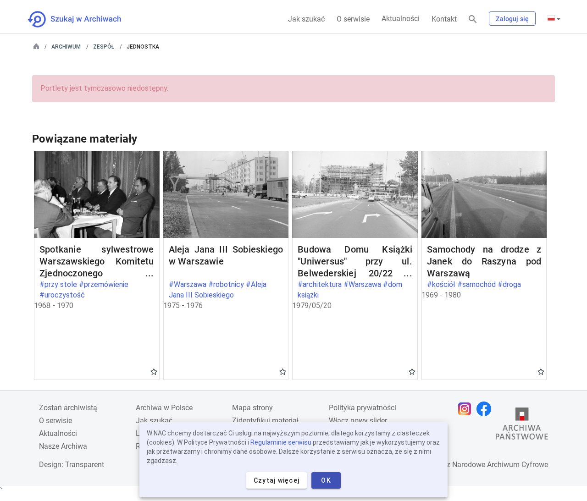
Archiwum (66, 47)
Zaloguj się (512, 18)
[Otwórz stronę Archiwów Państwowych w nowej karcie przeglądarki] (522, 426)
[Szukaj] (473, 19)
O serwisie (353, 19)
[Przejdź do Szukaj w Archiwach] (83, 19)
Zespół (103, 47)
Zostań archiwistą (68, 407)
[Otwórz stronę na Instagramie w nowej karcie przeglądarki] (466, 409)
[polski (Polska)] (554, 18)
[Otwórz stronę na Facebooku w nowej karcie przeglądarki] (486, 409)
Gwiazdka (153, 371)
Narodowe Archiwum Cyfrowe (500, 464)
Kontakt (444, 19)
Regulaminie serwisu (280, 442)
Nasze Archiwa (63, 446)
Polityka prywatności (362, 407)
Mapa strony (252, 407)
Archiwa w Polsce (164, 407)
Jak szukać (306, 19)
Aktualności (401, 18)
